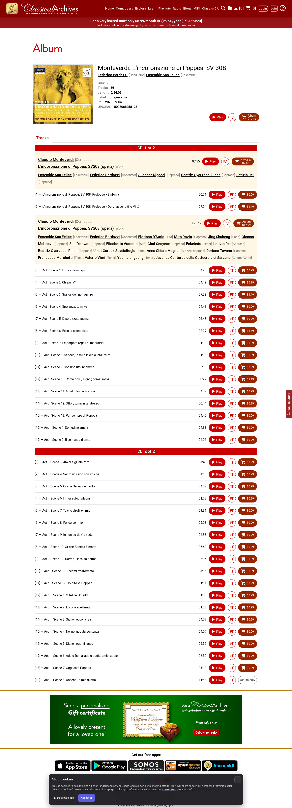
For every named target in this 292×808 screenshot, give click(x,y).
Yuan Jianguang (130, 258)
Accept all (86, 797)
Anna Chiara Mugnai (163, 251)
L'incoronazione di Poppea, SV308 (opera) (76, 166)
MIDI (197, 8)
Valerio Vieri (95, 258)
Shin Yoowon (79, 244)
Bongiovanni (117, 97)
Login (263, 8)
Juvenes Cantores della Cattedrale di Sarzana (193, 258)
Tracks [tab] (42, 137)
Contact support (289, 404)
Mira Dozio (183, 237)
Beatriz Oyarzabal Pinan (200, 175)
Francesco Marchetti (55, 258)
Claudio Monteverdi (56, 159)
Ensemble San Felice (163, 75)
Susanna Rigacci (151, 175)
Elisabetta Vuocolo (122, 244)
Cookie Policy (170, 789)
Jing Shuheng (219, 237)
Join (274, 8)
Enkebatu (193, 244)
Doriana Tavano (219, 251)
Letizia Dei (245, 175)
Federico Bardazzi (113, 75)
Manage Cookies (64, 797)
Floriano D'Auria (151, 237)
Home (109, 8)
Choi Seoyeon (159, 244)
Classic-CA (210, 8)
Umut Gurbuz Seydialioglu (114, 251)
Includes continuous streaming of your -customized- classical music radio (146, 25)
